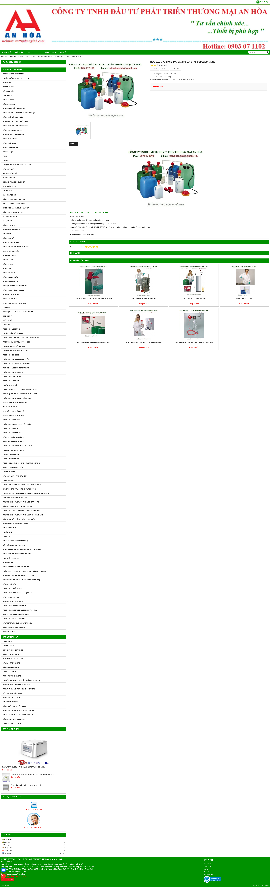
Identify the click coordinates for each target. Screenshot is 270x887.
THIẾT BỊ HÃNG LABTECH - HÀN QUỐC (17, 363)
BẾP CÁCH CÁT (8, 91)
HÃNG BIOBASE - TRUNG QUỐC (14, 203)
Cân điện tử (207, 864)
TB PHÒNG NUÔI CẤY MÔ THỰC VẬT (16, 368)
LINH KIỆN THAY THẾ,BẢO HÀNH (14, 411)
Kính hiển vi (207, 866)
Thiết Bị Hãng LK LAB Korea (14, 619)
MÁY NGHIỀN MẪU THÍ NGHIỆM (14, 108)
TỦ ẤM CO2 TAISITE (10, 672)
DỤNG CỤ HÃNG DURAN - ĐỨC (14, 415)
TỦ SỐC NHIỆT (8, 532)
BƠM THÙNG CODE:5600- (244, 299)
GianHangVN (265, 885)
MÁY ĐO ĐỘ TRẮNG (10, 139)
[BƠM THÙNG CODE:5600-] (244, 281)
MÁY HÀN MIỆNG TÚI (10, 147)
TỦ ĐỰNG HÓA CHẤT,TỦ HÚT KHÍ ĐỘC (16, 342)
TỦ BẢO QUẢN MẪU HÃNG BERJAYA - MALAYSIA (20, 394)
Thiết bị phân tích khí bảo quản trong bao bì (21, 463)
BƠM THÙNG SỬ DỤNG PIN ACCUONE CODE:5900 (143, 342)
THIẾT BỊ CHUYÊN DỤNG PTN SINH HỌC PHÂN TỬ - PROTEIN (24, 571)
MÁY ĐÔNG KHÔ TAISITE (12, 667)
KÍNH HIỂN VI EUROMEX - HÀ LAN (15, 497)
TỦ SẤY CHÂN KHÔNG (11, 454)
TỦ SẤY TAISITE (8, 646)
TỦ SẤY (5, 160)
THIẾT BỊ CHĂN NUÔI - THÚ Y (13, 376)
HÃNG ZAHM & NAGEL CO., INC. (14, 199)
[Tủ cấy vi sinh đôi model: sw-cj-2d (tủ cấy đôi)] (6, 792)
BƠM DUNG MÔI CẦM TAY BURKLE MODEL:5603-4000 (194, 342)
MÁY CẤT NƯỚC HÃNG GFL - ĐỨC (15, 476)
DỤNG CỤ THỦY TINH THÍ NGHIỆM (15, 402)
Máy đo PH (207, 869)
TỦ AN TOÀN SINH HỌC (11, 459)
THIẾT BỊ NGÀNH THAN (11, 381)
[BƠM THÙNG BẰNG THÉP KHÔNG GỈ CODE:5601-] (93, 324)
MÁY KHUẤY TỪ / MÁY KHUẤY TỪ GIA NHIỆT (19, 113)
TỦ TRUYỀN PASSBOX (11, 558)
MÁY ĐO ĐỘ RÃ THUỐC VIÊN (13, 117)
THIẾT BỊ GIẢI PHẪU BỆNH (12, 588)
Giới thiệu (19, 52)
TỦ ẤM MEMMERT (9, 480)
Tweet (165, 69)
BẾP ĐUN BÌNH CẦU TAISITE (13, 693)
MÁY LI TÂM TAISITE (10, 702)
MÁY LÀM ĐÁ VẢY (9, 528)
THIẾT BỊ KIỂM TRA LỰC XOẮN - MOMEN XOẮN (19, 389)
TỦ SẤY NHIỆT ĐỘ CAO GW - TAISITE (16, 78)
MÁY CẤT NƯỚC (9, 169)
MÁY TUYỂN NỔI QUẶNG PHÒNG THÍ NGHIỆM (19, 519)
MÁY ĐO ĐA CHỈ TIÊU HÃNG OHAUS (15, 523)
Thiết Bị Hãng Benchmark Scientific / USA (20, 610)
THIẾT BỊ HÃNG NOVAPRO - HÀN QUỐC (17, 398)
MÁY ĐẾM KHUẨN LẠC (11, 281)
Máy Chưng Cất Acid (11, 597)
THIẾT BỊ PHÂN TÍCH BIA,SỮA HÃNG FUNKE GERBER (22, 485)
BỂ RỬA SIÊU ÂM (9, 178)
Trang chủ (6, 52)
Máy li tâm (207, 872)
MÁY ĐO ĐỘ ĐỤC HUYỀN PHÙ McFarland (18, 575)
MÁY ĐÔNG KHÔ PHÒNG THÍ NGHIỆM (16, 567)
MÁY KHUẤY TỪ (8, 238)
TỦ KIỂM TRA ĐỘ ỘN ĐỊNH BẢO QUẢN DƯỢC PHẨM (21, 680)
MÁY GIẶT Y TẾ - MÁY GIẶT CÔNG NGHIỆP (18, 312)
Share (155, 69)
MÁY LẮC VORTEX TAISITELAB (14, 719)
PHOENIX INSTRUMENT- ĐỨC (13, 450)
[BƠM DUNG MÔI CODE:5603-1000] (193, 281)
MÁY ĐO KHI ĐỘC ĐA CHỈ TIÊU (13, 437)
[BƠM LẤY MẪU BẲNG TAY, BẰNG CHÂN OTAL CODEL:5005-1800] (109, 90)
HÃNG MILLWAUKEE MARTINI (13, 441)
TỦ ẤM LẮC (7, 536)
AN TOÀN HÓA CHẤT (10, 173)
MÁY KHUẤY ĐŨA (9, 273)
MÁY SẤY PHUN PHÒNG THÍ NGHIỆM (16, 614)
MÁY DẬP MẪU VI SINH (11, 299)
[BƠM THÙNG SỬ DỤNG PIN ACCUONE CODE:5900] (143, 324)
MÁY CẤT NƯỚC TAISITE (12, 654)
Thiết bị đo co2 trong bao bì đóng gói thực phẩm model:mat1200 (32, 774)
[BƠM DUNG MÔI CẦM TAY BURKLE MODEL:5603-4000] (193, 324)
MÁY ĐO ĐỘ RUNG (9, 255)
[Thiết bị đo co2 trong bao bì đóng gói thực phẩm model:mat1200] (6, 781)
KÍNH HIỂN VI (7, 95)
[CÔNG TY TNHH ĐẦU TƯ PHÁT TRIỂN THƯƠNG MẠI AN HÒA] (135, 49)
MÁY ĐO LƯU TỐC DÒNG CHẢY (14, 290)
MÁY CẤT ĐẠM (8, 152)
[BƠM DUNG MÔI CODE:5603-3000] (143, 281)
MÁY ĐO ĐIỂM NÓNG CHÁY (12, 130)
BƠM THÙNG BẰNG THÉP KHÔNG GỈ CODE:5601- (93, 342)
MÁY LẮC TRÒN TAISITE (11, 663)
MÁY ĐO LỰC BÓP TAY (11, 294)
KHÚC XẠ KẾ (7, 320)
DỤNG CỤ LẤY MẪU (10, 407)
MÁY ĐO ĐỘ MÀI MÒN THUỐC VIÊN (15, 126)
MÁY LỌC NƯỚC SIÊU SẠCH (13, 601)
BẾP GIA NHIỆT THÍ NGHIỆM (13, 659)
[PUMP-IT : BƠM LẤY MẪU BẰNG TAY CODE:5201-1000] (93, 281)
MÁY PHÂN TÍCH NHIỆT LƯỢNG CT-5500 (17, 506)
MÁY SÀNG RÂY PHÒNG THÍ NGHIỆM (16, 541)
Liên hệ (63, 52)
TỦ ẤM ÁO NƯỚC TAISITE (12, 723)
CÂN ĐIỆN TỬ (7, 191)
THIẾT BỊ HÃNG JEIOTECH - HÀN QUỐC (17, 424)
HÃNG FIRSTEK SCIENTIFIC (12, 212)
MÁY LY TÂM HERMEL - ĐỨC (13, 467)
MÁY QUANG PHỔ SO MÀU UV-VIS (15, 286)
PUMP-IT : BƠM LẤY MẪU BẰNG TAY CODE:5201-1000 (93, 299)
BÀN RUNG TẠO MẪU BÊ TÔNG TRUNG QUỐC (19, 489)
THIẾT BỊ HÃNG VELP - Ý (11, 428)
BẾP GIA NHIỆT (8, 87)
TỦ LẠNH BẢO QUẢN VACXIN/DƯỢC (16, 350)
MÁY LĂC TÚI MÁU (9, 584)
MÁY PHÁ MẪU (8, 260)
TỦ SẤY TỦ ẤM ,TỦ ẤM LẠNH (13, 333)
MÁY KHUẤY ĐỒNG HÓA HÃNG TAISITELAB (18, 710)
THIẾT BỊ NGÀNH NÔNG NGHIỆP (14, 606)
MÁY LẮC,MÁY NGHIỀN (11, 242)
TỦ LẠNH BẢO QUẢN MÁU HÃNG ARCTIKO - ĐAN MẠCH (23, 515)
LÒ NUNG (6, 307)
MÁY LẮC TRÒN (8, 100)
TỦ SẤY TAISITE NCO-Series (13, 74)
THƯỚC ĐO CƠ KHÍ (10, 385)
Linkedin (176, 69)
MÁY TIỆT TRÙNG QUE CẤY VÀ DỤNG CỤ (17, 623)
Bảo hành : (159, 77)
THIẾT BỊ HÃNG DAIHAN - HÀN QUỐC (16, 359)
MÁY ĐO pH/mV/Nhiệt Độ (12, 229)
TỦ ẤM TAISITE (8, 641)
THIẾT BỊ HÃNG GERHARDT (12, 433)
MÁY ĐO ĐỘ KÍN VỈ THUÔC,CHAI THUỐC (17, 554)
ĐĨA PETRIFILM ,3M (9, 195)
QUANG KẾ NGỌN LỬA (11, 251)
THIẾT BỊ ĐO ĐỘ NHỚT (11, 355)
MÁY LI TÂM (7, 82)
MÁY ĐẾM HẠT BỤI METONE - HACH (15, 247)
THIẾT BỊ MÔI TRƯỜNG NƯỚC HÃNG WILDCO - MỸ (21, 338)
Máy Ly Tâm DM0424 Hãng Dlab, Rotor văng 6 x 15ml (23, 767)
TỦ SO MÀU (7, 325)
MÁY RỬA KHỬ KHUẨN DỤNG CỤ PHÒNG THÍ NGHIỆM (22, 549)
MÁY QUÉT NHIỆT (9, 562)
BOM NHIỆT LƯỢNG (10, 186)
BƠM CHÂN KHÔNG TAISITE (13, 650)
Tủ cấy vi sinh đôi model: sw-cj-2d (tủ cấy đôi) (26, 785)
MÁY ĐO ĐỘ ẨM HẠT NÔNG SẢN (14, 303)
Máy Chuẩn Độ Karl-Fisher (14, 627)
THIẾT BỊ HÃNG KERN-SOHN (13, 372)
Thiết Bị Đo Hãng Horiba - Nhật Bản (17, 593)
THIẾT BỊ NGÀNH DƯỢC (11, 329)
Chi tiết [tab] (73, 144)
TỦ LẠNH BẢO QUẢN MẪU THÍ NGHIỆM (17, 165)
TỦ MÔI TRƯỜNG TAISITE (12, 676)
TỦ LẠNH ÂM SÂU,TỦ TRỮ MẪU (14, 346)
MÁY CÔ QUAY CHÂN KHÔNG (13, 134)
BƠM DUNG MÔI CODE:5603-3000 (144, 299)
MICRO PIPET (7, 221)
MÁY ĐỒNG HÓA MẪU (10, 277)
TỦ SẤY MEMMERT (9, 472)
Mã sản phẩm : (158, 74)
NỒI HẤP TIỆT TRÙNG (10, 216)
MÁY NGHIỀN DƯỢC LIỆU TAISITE (15, 706)
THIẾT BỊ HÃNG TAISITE (11, 420)
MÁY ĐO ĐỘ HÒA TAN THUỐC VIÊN (15, 121)
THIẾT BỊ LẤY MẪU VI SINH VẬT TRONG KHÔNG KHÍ (21, 510)
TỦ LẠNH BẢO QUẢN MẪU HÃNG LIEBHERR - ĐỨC (21, 502)
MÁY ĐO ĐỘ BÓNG (9, 632)
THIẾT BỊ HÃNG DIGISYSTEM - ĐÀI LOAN (17, 446)
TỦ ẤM (5, 156)
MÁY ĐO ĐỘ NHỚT (9, 143)
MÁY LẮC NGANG (9, 104)
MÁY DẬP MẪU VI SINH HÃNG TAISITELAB (18, 715)
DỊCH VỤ (31, 52)
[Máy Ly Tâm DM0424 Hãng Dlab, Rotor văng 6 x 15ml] (33, 749)
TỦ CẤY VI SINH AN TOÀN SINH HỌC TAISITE (19, 689)
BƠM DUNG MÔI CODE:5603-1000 (194, 299)
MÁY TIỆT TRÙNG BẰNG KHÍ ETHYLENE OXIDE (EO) (21, 580)
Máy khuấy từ (208, 875)
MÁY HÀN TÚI (7, 268)
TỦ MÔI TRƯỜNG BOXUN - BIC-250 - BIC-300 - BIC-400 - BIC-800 (26, 493)
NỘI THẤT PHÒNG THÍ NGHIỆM (14, 545)
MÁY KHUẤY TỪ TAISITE (11, 697)
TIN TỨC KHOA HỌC (47, 52)
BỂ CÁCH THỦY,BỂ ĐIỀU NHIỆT (14, 182)
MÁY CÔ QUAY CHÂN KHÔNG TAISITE (16, 684)
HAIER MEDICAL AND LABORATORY (16, 208)
